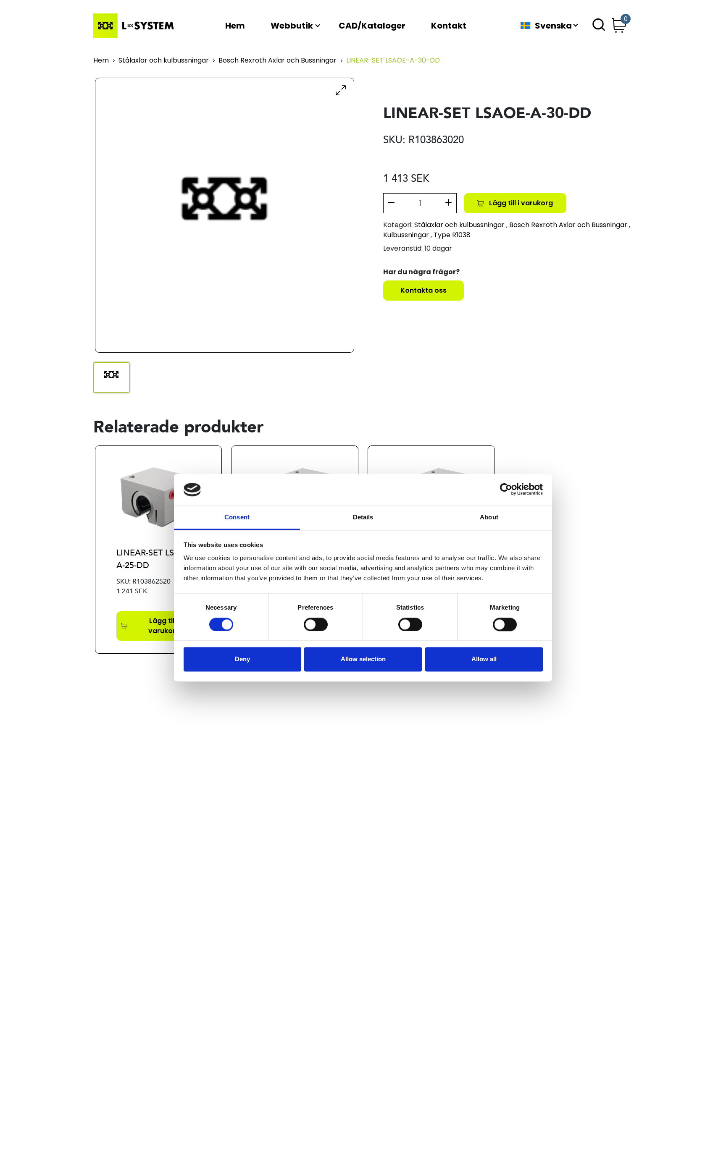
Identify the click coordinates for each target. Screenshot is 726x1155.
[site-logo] (135, 25)
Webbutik (292, 25)
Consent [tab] (237, 517)
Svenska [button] (553, 25)
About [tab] (489, 517)
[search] (599, 25)
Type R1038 (452, 235)
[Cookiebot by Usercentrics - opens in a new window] (506, 489)
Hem (235, 25)
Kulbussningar (406, 235)
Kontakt (448, 25)
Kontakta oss (423, 290)
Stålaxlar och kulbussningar (163, 60)
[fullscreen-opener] (341, 90)
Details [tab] (363, 517)
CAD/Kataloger (372, 25)
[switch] (316, 624)
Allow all (484, 659)
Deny (242, 659)
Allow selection (363, 659)
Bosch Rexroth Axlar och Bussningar (277, 60)
